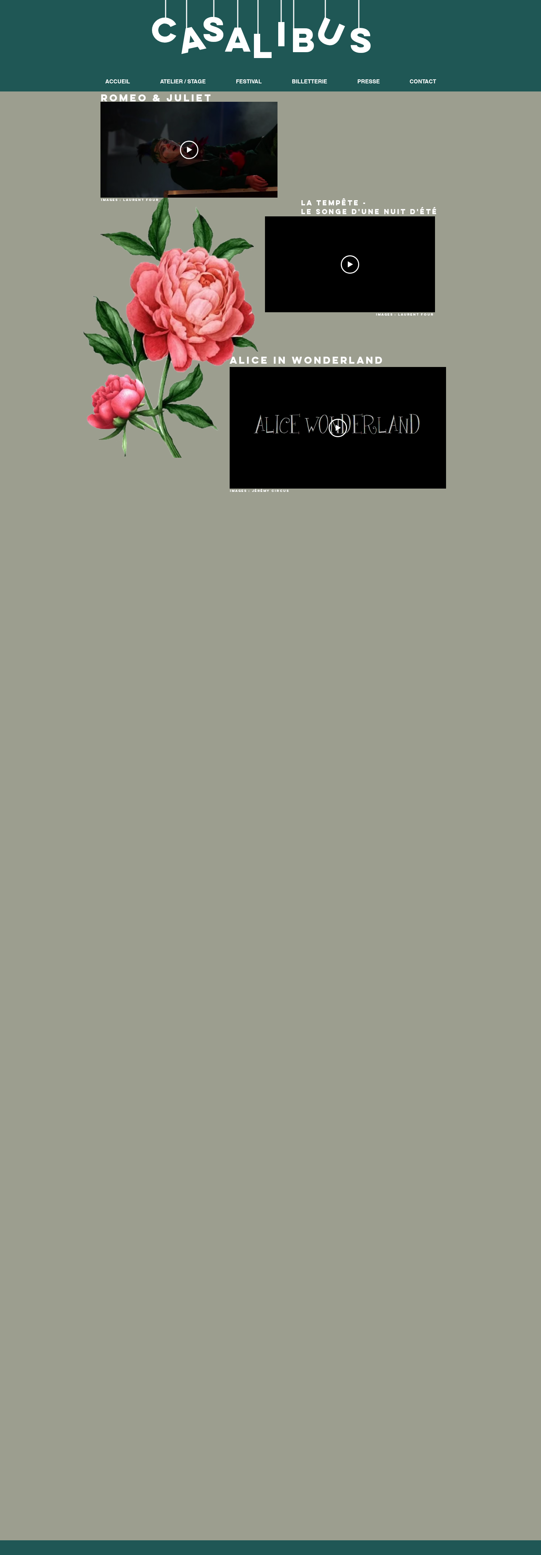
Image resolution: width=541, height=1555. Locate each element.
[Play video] (189, 150)
